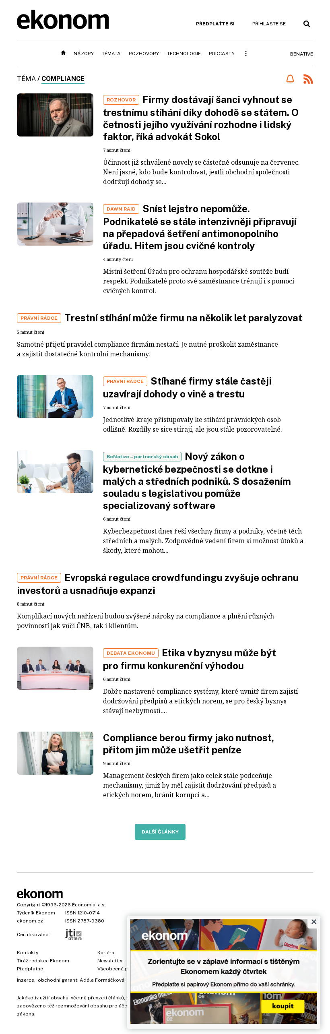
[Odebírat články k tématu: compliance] (290, 79)
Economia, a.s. (89, 905)
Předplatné (30, 969)
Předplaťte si (215, 24)
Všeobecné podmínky (122, 969)
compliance (63, 79)
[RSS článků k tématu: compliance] (308, 80)
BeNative (301, 54)
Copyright (28, 905)
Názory (84, 53)
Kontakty (27, 952)
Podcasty (222, 53)
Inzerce (25, 980)
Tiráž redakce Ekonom (43, 961)
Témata (111, 53)
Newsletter (110, 961)
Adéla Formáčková (102, 980)
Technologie (184, 53)
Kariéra (105, 952)
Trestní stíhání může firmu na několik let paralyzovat (183, 317)
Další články (160, 832)
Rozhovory (144, 53)
